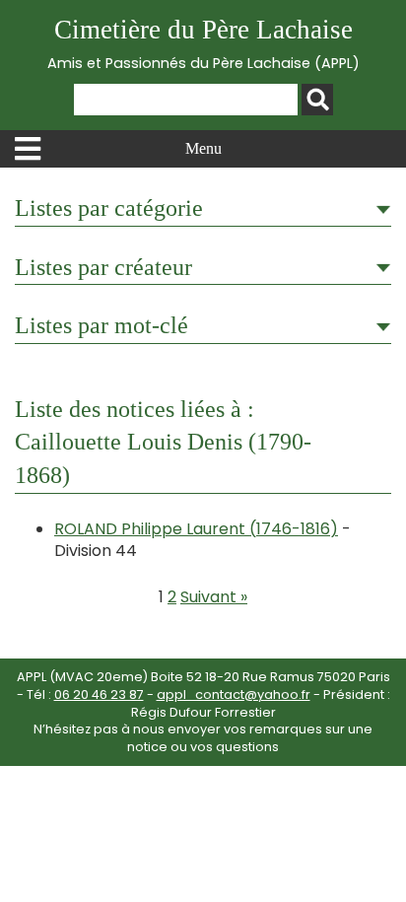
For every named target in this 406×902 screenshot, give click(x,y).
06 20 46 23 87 (99, 694)
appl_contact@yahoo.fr (233, 694)
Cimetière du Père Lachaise (203, 44)
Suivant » (213, 597)
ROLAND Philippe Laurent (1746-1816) (196, 529)
